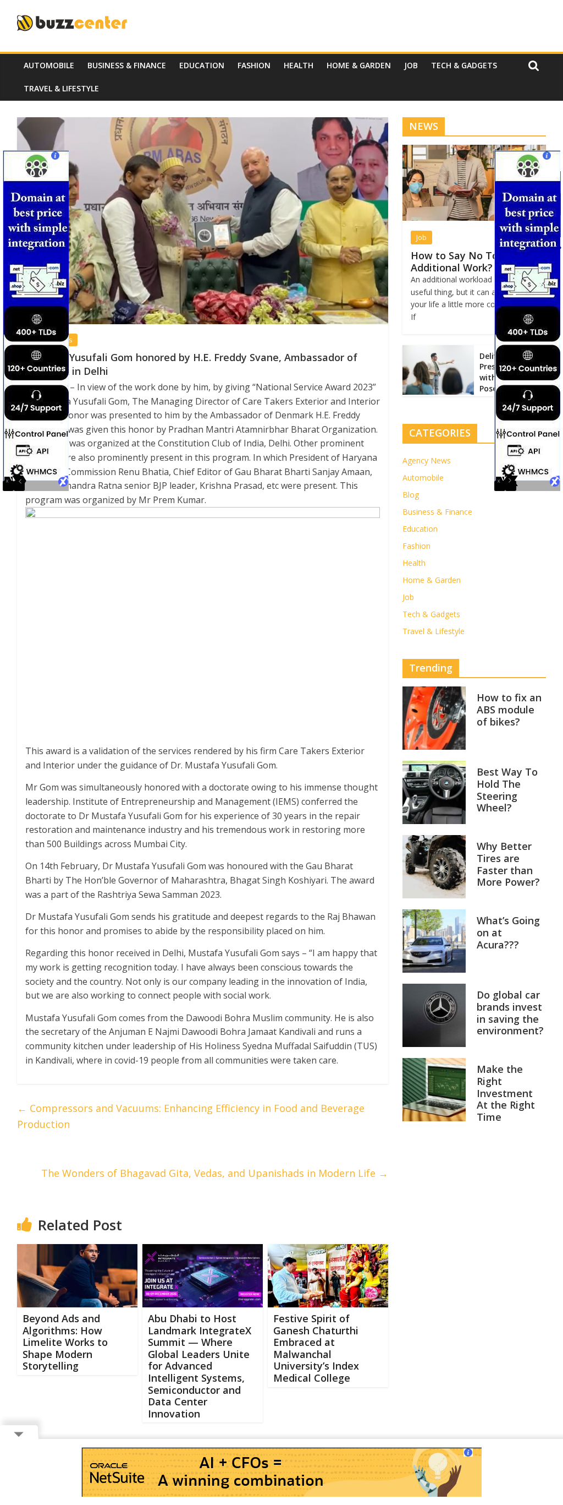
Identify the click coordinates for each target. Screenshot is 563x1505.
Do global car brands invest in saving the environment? (510, 1012)
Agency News (426, 460)
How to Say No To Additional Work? (454, 261)
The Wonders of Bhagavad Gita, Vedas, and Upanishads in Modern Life (214, 1173)
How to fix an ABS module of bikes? (509, 709)
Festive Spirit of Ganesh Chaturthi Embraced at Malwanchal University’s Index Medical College (316, 1348)
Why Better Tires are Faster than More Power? (508, 863)
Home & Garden (359, 65)
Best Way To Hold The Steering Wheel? (507, 789)
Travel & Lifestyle (61, 88)
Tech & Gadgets (464, 65)
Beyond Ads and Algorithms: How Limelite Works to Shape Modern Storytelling (65, 1342)
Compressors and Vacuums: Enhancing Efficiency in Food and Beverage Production (191, 1116)
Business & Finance (126, 65)
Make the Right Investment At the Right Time (506, 1092)
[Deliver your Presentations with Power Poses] (438, 351)
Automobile (49, 65)
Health (298, 65)
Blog (410, 494)
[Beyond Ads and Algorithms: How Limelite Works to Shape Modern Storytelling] (77, 1251)
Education (201, 65)
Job (411, 65)
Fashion (254, 65)
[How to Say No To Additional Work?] (474, 150)
